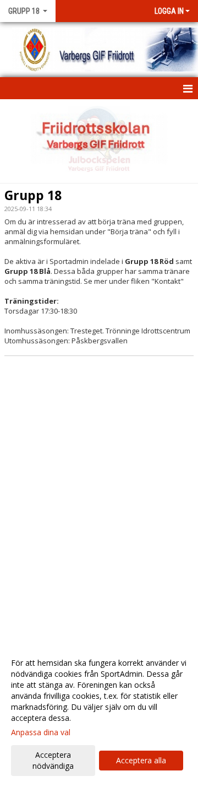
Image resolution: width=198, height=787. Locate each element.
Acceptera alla (141, 760)
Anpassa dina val (40, 732)
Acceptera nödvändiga (53, 760)
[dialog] (99, 714)
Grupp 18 (33, 195)
